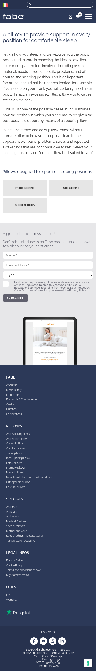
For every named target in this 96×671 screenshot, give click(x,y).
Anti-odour (12, 516)
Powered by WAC (48, 665)
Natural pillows (15, 472)
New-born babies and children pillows (29, 477)
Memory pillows (16, 467)
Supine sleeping (25, 205)
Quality (10, 404)
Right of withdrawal (17, 575)
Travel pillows (14, 453)
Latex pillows (14, 463)
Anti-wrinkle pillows (18, 434)
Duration (11, 409)
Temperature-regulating (20, 540)
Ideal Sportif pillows (18, 458)
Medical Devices (16, 521)
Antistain (11, 511)
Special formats (15, 526)
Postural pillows (15, 487)
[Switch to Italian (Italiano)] (5, 5)
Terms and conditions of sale (23, 570)
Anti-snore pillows (17, 438)
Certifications (14, 414)
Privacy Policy (78, 290)
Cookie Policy (14, 565)
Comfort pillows (15, 448)
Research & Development (22, 399)
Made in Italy (13, 390)
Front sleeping (24, 188)
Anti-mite (11, 506)
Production (12, 394)
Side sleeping (71, 188)
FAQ (8, 594)
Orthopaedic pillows (18, 482)
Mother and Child (16, 531)
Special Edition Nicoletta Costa (24, 535)
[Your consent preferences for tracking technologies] (88, 663)
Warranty (11, 599)
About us (11, 385)
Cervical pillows (15, 443)
